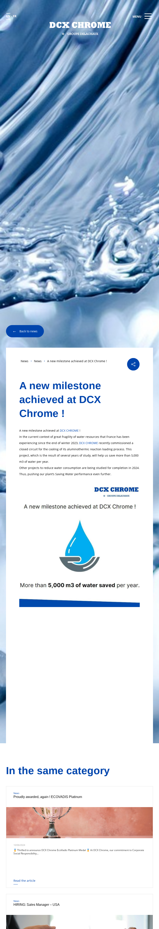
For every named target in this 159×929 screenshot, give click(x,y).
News (24, 361)
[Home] (79, 28)
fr (14, 16)
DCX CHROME (69, 430)
